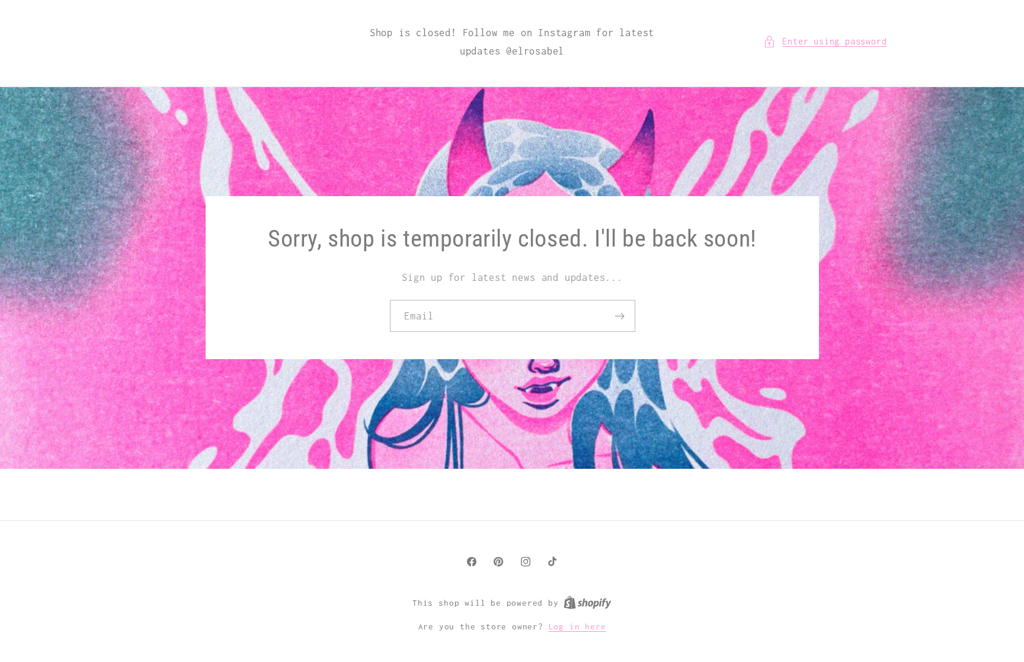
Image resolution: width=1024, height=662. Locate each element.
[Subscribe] (619, 316)
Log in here (577, 626)
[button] (825, 41)
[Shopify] (588, 602)
